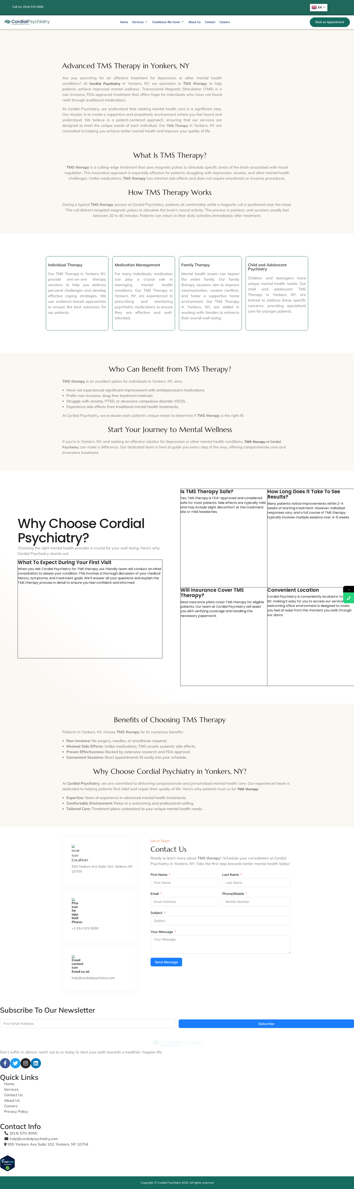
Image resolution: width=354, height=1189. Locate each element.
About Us (194, 22)
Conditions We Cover (166, 22)
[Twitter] (15, 1063)
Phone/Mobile (233, 894)
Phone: (77, 922)
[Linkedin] (36, 1063)
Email (155, 894)
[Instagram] (25, 1063)
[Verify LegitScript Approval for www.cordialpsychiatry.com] (177, 1163)
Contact (210, 22)
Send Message (166, 962)
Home (124, 22)
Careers (224, 22)
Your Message (162, 932)
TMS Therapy (177, 126)
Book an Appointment (329, 22)
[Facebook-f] (5, 1063)
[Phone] (348, 597)
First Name (159, 875)
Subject (156, 913)
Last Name (230, 875)
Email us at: (81, 971)
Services (138, 22)
